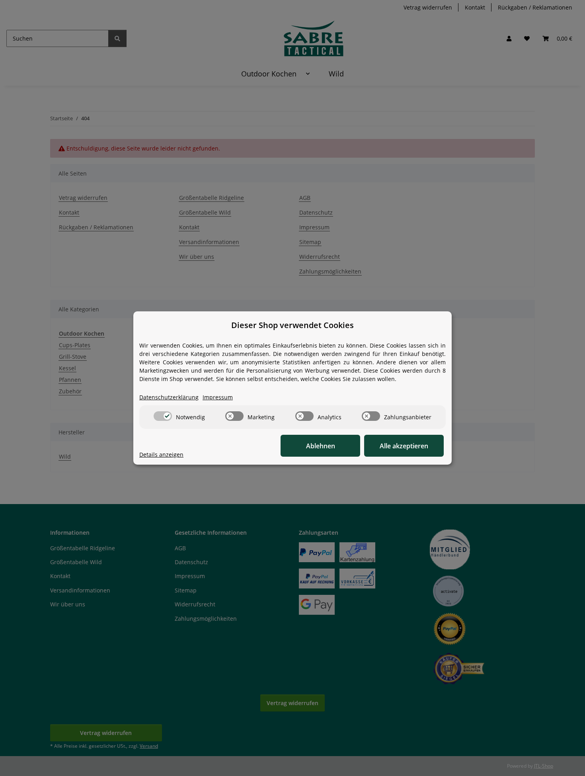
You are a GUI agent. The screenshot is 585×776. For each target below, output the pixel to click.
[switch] (163, 416)
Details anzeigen (161, 454)
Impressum (218, 397)
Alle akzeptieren (404, 446)
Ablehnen (320, 446)
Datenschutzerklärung (169, 397)
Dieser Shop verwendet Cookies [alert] (292, 325)
